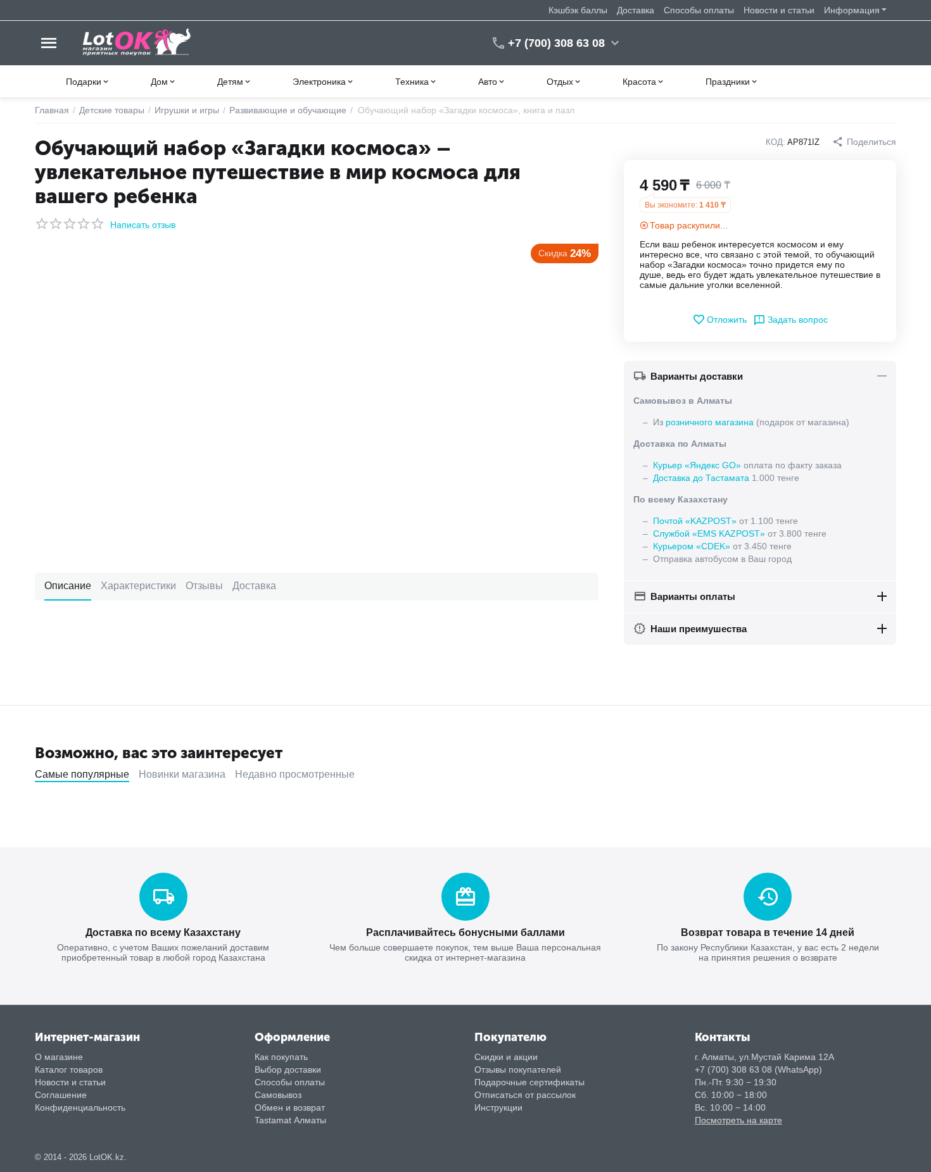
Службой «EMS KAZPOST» (709, 533)
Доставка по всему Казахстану (163, 932)
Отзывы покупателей (517, 1069)
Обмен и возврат (290, 1107)
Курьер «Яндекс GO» (697, 465)
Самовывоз (278, 1095)
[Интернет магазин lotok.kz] (137, 42)
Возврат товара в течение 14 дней (767, 932)
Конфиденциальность (80, 1107)
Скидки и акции (506, 1057)
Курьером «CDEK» (691, 546)
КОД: (775, 142)
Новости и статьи (779, 10)
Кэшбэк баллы (577, 10)
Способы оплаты (699, 10)
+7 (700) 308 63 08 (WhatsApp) (758, 1069)
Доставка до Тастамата (701, 478)
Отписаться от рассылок (525, 1095)
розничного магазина (710, 422)
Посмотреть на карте (738, 1120)
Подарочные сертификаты (529, 1082)
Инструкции (498, 1107)
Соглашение (61, 1095)
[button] (864, 141)
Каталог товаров (69, 1069)
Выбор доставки (288, 1069)
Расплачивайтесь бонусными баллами (465, 932)
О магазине (59, 1057)
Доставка (635, 10)
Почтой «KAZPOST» (695, 521)
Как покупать (281, 1057)
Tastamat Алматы (290, 1120)
